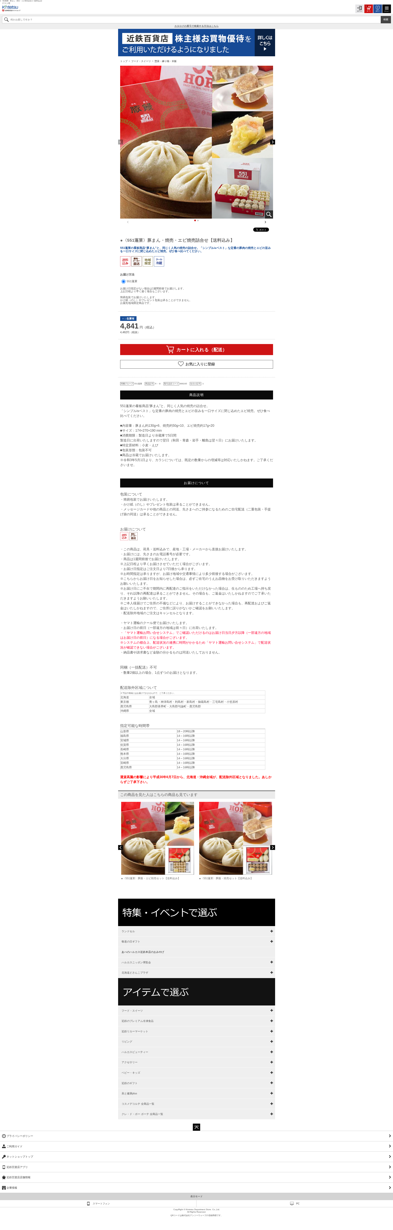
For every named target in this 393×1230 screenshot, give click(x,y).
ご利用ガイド (15, 1146)
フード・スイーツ (141, 61)
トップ (124, 61)
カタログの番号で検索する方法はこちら (196, 26)
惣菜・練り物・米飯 (166, 61)
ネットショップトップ (20, 1156)
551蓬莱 (131, 281)
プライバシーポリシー (20, 1135)
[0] (368, 8)
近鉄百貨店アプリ (17, 1167)
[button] (272, 142)
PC (298, 1203)
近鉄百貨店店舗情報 (18, 1177)
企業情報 (12, 1187)
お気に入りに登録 (200, 364)
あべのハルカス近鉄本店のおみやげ (143, 952)
